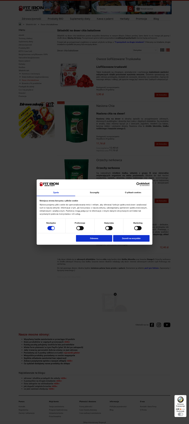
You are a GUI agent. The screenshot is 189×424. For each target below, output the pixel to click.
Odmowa (94, 238)
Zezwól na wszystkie (131, 238)
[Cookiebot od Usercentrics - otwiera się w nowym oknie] (138, 184)
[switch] (80, 228)
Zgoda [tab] (56, 192)
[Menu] (184, 396)
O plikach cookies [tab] (133, 192)
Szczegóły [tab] (94, 192)
